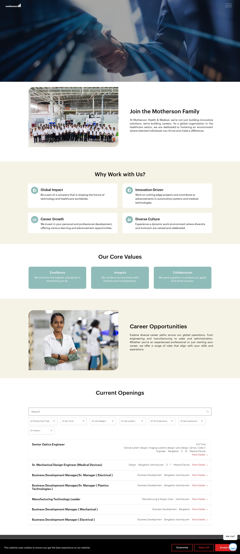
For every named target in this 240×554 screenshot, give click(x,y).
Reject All (204, 547)
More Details (199, 455)
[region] (120, 546)
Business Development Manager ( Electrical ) (63, 519)
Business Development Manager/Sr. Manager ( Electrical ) (72, 475)
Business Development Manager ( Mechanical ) (65, 509)
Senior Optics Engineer (48, 444)
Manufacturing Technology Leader (56, 499)
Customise (182, 547)
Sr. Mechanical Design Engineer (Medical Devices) (67, 464)
